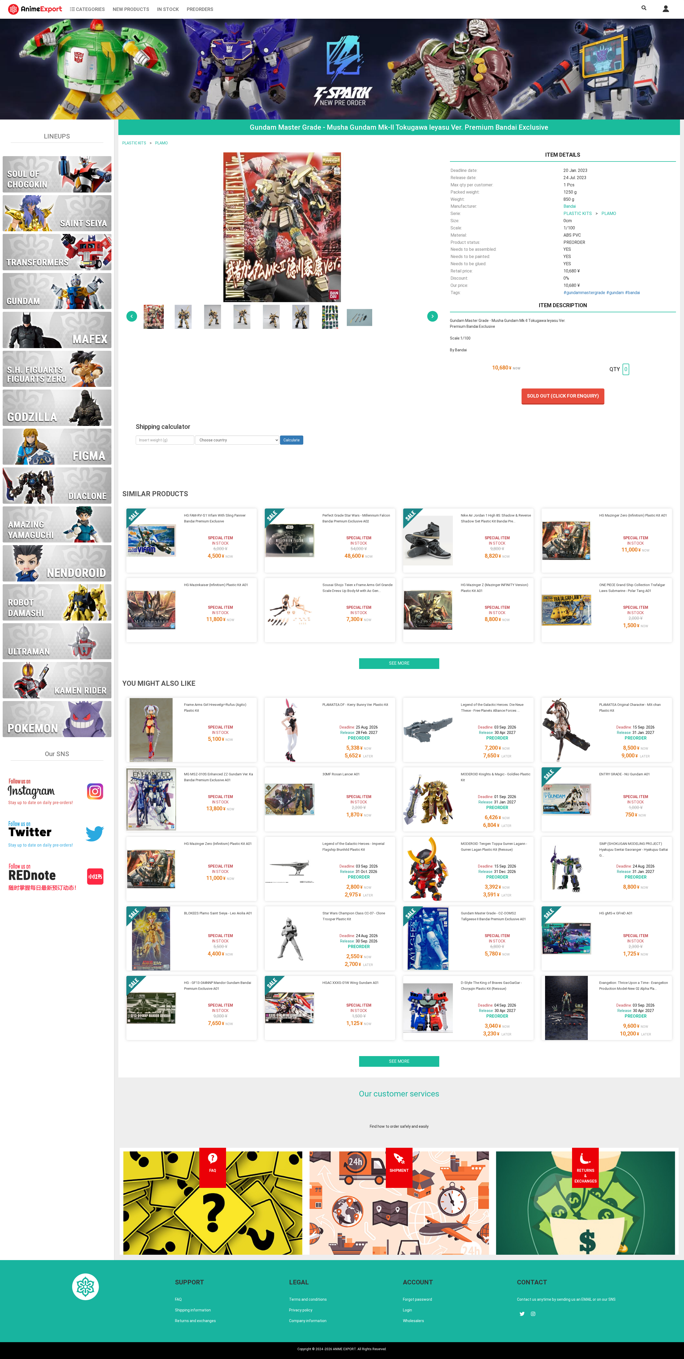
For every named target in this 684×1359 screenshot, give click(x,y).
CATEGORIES (90, 9)
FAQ (178, 1299)
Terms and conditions (308, 1299)
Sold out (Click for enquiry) (563, 396)
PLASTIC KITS (134, 143)
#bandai (632, 292)
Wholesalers (413, 1321)
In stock (168, 9)
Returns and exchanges (195, 1321)
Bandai (569, 206)
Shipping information (193, 1310)
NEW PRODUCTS (131, 9)
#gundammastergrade (584, 292)
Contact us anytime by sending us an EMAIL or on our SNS (566, 1299)
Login (407, 1310)
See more (399, 663)
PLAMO (161, 143)
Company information (308, 1321)
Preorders (200, 9)
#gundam (615, 292)
